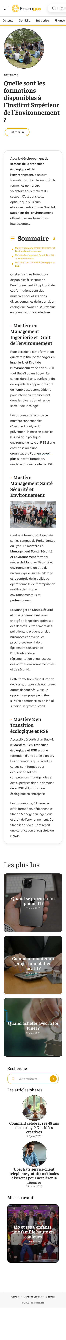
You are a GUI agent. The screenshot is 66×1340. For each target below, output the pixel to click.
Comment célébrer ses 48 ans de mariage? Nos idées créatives (34, 1127)
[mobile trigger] (7, 8)
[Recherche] (53, 8)
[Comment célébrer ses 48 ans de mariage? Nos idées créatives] (34, 1108)
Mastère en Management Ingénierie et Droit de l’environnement (35, 249)
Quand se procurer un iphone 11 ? (33, 900)
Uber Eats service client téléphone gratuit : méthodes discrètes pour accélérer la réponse (34, 1175)
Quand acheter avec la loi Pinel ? (33, 1025)
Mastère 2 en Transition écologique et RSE (35, 264)
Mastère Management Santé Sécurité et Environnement (34, 256)
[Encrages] (26, 8)
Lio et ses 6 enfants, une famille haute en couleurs (33, 1231)
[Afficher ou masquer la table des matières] (52, 239)
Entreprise (17, 132)
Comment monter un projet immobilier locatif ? (33, 963)
